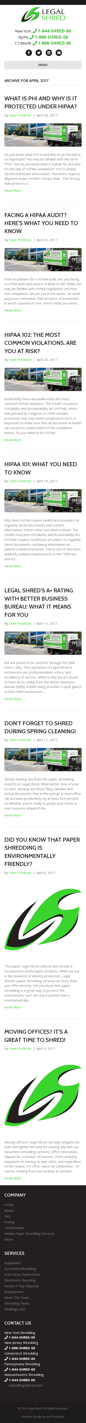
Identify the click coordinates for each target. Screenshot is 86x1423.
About (8, 1210)
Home (9, 1204)
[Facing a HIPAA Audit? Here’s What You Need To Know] (43, 259)
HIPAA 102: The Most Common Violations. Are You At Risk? (40, 343)
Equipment (12, 1263)
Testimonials (14, 1227)
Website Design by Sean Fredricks (43, 1417)
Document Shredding (20, 1268)
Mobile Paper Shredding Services (29, 1233)
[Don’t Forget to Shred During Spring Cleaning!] (43, 759)
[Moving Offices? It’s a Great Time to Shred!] (43, 1095)
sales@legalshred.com (26, 1385)
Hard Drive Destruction (22, 1274)
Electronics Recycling (20, 1280)
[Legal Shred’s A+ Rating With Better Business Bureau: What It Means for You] (43, 642)
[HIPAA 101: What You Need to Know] (43, 500)
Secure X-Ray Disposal (21, 1286)
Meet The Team (16, 1297)
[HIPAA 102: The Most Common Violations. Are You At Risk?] (43, 379)
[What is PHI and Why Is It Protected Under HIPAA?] (43, 134)
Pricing (9, 1222)
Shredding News (16, 1303)
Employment (14, 1291)
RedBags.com (14, 1309)
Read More (12, 190)
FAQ (7, 1216)
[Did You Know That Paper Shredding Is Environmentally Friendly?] (43, 919)
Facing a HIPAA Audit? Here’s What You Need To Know (41, 223)
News (8, 1239)
